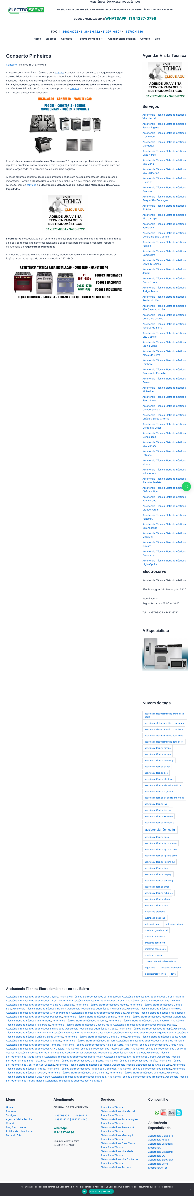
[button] (73, 38)
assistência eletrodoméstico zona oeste (164, 741)
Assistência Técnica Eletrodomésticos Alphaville (33, 1040)
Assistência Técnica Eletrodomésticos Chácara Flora (82, 1024)
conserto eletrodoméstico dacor (160, 961)
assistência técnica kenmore (159, 816)
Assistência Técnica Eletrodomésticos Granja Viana (154, 1044)
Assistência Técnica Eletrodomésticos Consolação (81, 1032)
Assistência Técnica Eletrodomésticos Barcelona (83, 1064)
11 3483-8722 (68, 31)
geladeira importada (171, 967)
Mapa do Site (13, 1135)
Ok (84, 1191)
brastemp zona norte (155, 942)
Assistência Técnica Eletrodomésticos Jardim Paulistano (38, 1000)
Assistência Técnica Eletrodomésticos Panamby (80, 1020)
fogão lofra (150, 967)
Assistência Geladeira (160, 1135)
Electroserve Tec (157, 1167)
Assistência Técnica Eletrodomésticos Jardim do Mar (114, 1052)
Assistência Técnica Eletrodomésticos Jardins (98, 1000)
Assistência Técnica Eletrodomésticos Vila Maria (137, 1072)
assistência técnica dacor (157, 766)
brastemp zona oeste (155, 949)
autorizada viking (174, 924)
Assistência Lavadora (160, 1143)
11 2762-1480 (133, 31)
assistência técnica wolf (156, 905)
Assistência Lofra (158, 1163)
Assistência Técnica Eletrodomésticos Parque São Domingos (81, 1068)
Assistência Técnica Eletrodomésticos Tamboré (33, 1044)
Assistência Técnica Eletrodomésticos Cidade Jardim (139, 1020)
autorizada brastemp (155, 911)
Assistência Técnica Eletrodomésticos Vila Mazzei (73, 1080)
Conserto (11, 64)
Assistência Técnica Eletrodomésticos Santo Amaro (157, 1036)
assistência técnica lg (160, 829)
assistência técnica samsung (159, 880)
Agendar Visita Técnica (19, 1119)
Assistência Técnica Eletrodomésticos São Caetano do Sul (49, 1052)
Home (9, 1107)
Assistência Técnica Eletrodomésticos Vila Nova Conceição (40, 1004)
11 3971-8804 (112, 31)
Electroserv (154, 1147)
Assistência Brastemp (160, 1151)
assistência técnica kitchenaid (159, 822)
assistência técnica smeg (157, 886)
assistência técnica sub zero (159, 893)
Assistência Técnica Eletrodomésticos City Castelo (35, 1048)
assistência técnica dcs (156, 773)
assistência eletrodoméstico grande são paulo (164, 715)
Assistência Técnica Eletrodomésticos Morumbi (145, 1016)
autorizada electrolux (155, 917)
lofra (173, 973)
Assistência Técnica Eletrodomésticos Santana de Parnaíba (150, 1040)
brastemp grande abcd (156, 930)
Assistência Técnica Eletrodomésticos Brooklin (39, 1008)
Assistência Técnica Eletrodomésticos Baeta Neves (73, 1056)
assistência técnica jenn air (158, 810)
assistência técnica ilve (156, 804)
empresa (59, 72)
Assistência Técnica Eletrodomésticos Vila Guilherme (78, 1072)
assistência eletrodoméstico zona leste (164, 729)
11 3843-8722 (90, 31)
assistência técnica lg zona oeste (161, 855)
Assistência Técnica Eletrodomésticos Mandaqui (78, 1076)
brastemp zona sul (154, 955)
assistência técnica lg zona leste (161, 843)
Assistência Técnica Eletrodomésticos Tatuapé (145, 1028)
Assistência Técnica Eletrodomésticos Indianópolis (35, 1028)
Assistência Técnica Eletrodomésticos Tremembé (136, 1076)
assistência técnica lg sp (157, 837)
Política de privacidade (19, 1131)
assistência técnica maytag (158, 874)
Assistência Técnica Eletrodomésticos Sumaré (90, 1016)
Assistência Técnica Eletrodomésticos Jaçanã (32, 996)
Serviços (11, 1115)
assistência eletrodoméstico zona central (165, 723)
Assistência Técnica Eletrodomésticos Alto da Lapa (141, 1064)
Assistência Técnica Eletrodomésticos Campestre (75, 1060)
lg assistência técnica (155, 973)
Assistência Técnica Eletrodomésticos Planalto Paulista (144, 1024)
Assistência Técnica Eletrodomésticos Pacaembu (34, 1016)
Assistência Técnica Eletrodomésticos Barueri (89, 1040)
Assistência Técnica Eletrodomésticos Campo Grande (95, 1036)
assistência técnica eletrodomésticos (163, 785)
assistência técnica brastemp (159, 760)
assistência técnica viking (157, 899)
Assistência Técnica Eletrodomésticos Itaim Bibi (153, 1000)
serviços (74, 88)
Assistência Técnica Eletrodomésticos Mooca (91, 1028)
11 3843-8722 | (63, 1119)
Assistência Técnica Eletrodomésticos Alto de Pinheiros (38, 1012)
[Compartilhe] (163, 1112)
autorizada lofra (152, 924)
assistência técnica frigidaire (159, 791)
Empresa (11, 1111)
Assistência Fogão (158, 1139)
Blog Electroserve (16, 1127)
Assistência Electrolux (160, 1159)
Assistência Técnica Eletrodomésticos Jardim (130, 1056)
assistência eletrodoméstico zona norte (164, 735)
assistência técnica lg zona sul (160, 862)
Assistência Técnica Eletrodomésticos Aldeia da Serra (92, 1044)
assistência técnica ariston (158, 754)
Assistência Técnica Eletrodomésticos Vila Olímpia (96, 1008)
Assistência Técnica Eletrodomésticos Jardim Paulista (153, 996)
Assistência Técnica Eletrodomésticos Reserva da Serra (97, 1048)
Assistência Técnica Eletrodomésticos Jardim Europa (90, 996)
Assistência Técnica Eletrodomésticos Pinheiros (153, 1008)
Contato (10, 1123)
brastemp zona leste (155, 936)
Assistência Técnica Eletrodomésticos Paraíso (131, 1060)
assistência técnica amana (158, 748)
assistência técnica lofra (156, 868)
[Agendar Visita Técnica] (165, 80)
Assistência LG (156, 1155)
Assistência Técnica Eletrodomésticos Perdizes (98, 1012)
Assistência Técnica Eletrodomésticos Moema (102, 1004)
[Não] (190, 1189)
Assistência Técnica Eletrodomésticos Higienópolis (155, 1012)
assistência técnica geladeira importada (164, 797)
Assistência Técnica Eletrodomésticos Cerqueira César (142, 1032)
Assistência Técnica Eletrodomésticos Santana (144, 1068)
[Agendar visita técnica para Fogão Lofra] (65, 214)
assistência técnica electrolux (159, 779)
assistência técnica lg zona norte (161, 849)
